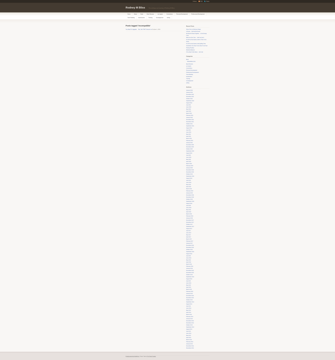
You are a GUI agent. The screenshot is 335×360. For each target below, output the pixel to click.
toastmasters (141, 17)
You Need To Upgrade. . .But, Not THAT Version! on (139, 29)
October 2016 (189, 249)
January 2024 (189, 90)
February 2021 (189, 140)
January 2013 (189, 343)
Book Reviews (150, 14)
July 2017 (188, 230)
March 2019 (189, 188)
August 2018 (189, 203)
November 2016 (190, 247)
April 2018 (188, 211)
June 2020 (188, 157)
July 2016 (188, 255)
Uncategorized (159, 17)
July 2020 (188, 155)
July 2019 (188, 180)
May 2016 (188, 260)
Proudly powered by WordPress (132, 356)
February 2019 (189, 190)
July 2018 (188, 205)
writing (168, 17)
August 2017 (189, 228)
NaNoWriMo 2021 (191, 61)
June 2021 (188, 132)
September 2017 (190, 226)
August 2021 (189, 128)
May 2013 (188, 335)
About (135, 14)
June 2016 (188, 258)
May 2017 (188, 234)
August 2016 (189, 253)
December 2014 (190, 295)
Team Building (131, 17)
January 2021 (189, 142)
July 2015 (188, 281)
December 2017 (190, 220)
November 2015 (190, 272)
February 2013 (189, 341)
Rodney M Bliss (135, 7)
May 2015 (188, 285)
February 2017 (189, 241)
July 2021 (188, 130)
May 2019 (188, 184)
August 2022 (189, 102)
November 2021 (190, 121)
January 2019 (189, 193)
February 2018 (189, 216)
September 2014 (190, 302)
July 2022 (188, 105)
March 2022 (189, 113)
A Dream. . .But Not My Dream (193, 31)
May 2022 (188, 109)
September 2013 (190, 327)
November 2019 (190, 172)
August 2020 (189, 153)
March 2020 (189, 163)
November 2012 (190, 348)
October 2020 (189, 149)
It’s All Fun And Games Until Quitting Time (196, 43)
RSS (201, 1)
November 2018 (190, 197)
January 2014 (189, 318)
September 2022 (190, 100)
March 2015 (189, 289)
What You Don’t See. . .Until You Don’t (195, 37)
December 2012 (190, 346)
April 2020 (188, 161)
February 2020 (189, 165)
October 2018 (189, 199)
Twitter (207, 1)
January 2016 (189, 268)
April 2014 (188, 312)
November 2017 (190, 222)
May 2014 (188, 310)
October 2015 (189, 274)
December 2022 (190, 94)
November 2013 (190, 323)
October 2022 (189, 98)
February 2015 (189, 291)
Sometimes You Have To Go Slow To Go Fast (196, 45)
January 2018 (189, 218)
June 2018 (188, 207)
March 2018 (189, 214)
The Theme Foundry (151, 356)
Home (128, 14)
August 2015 (189, 278)
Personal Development (182, 14)
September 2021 (190, 126)
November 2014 (190, 297)
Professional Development (198, 14)
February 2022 (189, 115)
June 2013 (188, 333)
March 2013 (189, 339)
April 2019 (188, 186)
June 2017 (188, 232)
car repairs (160, 14)
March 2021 (189, 138)
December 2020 (190, 144)
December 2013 (190, 320)
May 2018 (188, 209)
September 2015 (190, 276)
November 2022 (190, 96)
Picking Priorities (190, 47)
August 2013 (189, 329)
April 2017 (188, 237)
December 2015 (190, 270)
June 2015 (188, 283)
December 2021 (190, 119)
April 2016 (188, 262)
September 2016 (190, 251)
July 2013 (188, 331)
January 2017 (189, 243)
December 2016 (190, 245)
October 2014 (189, 299)
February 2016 (189, 266)
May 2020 (188, 159)
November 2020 (190, 146)
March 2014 (189, 314)
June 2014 (188, 308)
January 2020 (189, 167)
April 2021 (188, 136)
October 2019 (189, 174)
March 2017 (189, 239)
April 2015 (188, 287)
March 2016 (189, 264)
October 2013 (189, 325)
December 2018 (190, 195)
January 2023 (189, 92)
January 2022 (189, 117)
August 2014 (189, 304)
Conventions (169, 14)
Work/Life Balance (190, 50)
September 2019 (190, 176)
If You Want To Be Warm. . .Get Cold (194, 52)
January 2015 (189, 293)
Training (150, 17)
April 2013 (188, 337)
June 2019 (188, 182)
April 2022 (188, 111)
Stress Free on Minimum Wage (193, 29)
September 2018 (190, 201)
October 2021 (189, 123)
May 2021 (188, 134)
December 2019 (190, 170)
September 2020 (190, 151)
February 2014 (189, 316)
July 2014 (188, 306)
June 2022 (188, 107)
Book (142, 14)
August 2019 (189, 178)
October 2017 (189, 224)
